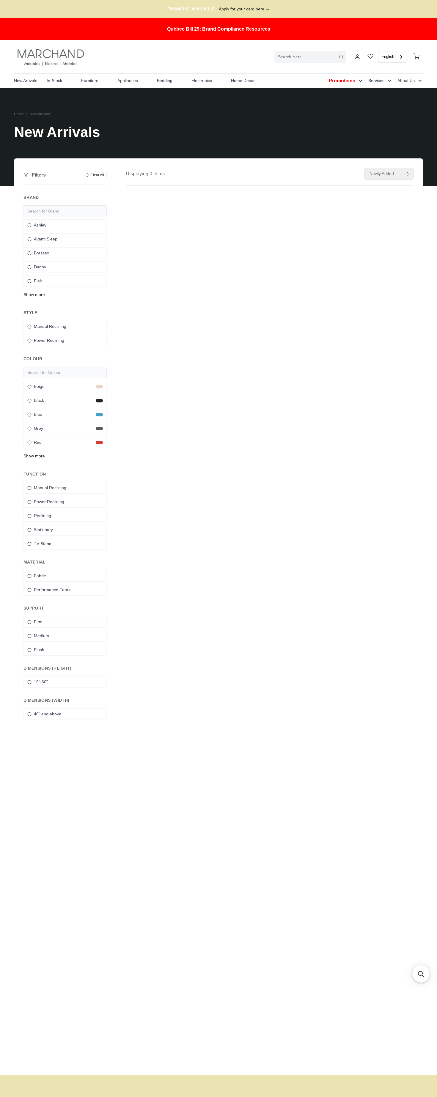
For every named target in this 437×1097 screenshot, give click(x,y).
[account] (357, 57)
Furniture (89, 80)
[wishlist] (370, 57)
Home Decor (243, 80)
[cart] (416, 56)
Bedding (164, 80)
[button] (421, 974)
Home (19, 114)
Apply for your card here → (244, 9)
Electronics (201, 80)
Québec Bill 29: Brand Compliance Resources (218, 29)
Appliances (127, 80)
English (387, 56)
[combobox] (310, 57)
